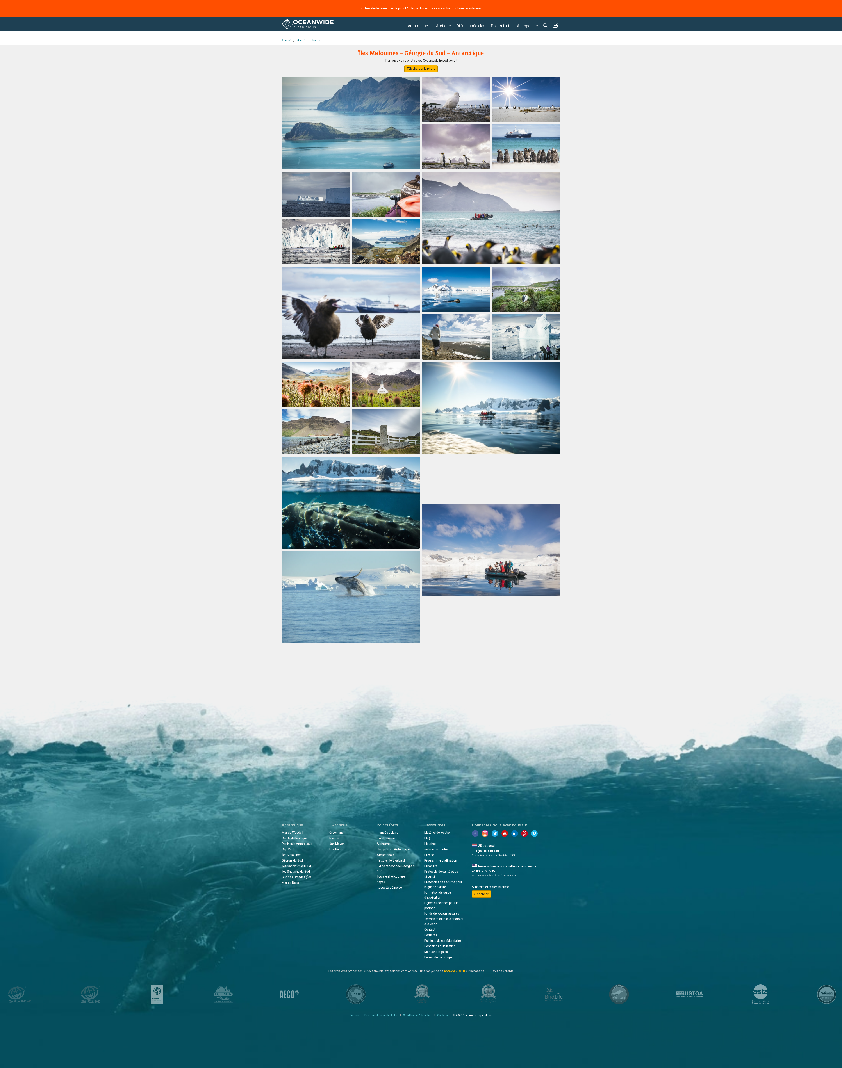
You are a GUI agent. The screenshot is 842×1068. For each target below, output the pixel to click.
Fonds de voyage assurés (441, 913)
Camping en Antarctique (393, 849)
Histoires (430, 844)
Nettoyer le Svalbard (391, 860)
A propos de (527, 25)
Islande (334, 838)
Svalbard (335, 849)
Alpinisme (384, 844)
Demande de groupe (438, 957)
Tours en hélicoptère (391, 876)
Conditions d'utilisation (439, 946)
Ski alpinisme (386, 838)
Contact (429, 929)
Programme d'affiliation (440, 860)
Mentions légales (436, 952)
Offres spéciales (470, 25)
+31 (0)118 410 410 (485, 851)
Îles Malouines (291, 855)
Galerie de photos (436, 849)
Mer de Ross (290, 883)
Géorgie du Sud (292, 860)
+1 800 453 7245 (483, 871)
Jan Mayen (337, 844)
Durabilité (430, 866)
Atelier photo (386, 855)
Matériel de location (437, 832)
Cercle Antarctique (295, 838)
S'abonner (481, 894)
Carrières (430, 935)
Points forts (501, 25)
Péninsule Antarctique (297, 844)
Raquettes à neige (389, 887)
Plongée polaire (387, 832)
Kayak (381, 882)
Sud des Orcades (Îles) (297, 877)
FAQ (427, 838)
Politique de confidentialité (442, 940)
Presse (429, 855)
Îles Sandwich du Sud (296, 866)
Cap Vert (288, 849)
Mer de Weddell (292, 832)
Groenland (336, 832)
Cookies (442, 1015)
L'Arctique (442, 25)
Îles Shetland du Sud (296, 871)
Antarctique (418, 25)
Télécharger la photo (421, 68)
